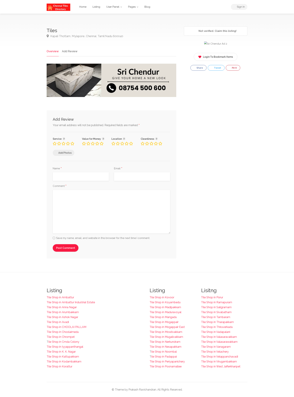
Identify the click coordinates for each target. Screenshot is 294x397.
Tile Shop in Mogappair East (167, 327)
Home (82, 6)
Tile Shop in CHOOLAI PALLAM (66, 327)
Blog (147, 6)
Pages (132, 6)
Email (118, 169)
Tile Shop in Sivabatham (216, 312)
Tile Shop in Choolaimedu (63, 332)
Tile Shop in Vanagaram (216, 346)
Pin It (234, 68)
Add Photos (65, 152)
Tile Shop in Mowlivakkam (166, 332)
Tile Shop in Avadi (58, 322)
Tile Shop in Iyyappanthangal (65, 346)
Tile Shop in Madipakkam (165, 307)
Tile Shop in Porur (212, 297)
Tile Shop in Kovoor (162, 297)
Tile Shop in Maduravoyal (165, 312)
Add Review (69, 51)
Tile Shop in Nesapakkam (165, 346)
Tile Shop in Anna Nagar (62, 307)
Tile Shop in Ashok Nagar (62, 317)
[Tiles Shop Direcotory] (58, 7)
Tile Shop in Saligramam (216, 307)
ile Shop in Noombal (164, 351)
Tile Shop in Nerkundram (165, 341)
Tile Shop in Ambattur (60, 297)
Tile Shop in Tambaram (215, 317)
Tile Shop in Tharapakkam (217, 322)
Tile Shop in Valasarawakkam (219, 341)
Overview (53, 51)
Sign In (240, 6)
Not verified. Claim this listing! (217, 31)
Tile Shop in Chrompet (61, 336)
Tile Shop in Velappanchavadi (219, 356)
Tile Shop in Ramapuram (216, 302)
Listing (96, 6)
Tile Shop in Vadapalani (215, 332)
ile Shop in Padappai (164, 356)
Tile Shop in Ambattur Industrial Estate (71, 302)
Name (57, 169)
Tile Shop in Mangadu (163, 317)
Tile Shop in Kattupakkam (63, 356)
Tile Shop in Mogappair (164, 322)
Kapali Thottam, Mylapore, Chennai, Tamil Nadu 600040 (86, 36)
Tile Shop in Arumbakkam (63, 312)
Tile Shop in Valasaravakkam (219, 336)
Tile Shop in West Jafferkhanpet (220, 366)
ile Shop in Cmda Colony (63, 341)
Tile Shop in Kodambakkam (64, 361)
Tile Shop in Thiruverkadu (217, 327)
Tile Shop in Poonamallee (166, 366)
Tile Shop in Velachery (215, 351)
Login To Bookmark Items (218, 56)
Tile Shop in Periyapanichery (167, 361)
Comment (60, 186)
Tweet (217, 68)
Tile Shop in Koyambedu (165, 302)
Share (199, 68)
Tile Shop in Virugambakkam (219, 361)
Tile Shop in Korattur (59, 366)
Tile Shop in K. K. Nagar (61, 351)
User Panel (112, 6)
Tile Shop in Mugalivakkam (166, 336)
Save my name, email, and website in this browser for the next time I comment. (103, 238)
